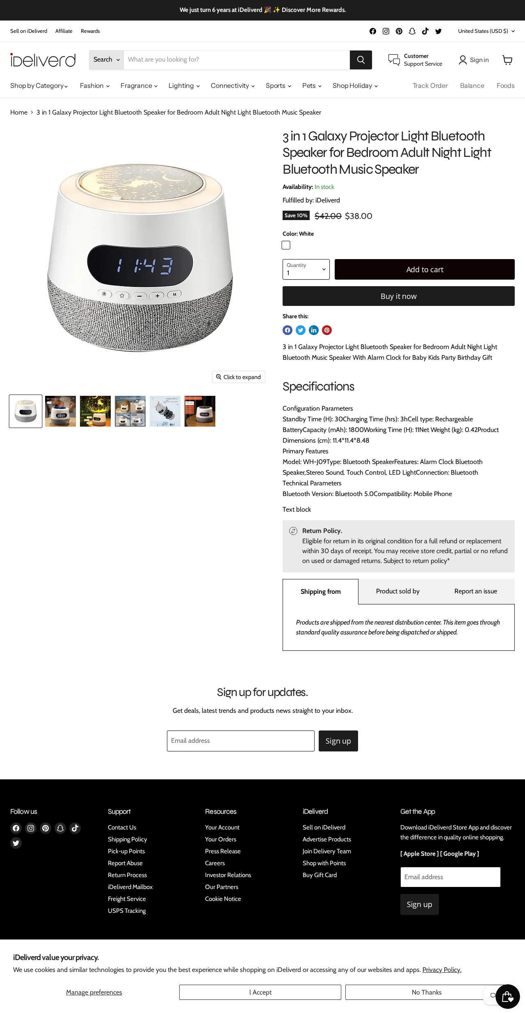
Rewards (90, 31)
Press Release (223, 851)
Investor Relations (228, 875)
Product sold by (398, 591)
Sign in (479, 60)
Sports (276, 85)
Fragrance (137, 85)
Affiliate (64, 31)
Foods (506, 85)
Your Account (222, 827)
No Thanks (427, 992)
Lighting (182, 85)
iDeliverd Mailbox (130, 887)
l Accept (260, 992)
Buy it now (398, 296)
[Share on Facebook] (287, 330)
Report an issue (475, 591)
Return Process (127, 875)
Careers (215, 863)
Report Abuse (125, 863)
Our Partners (221, 887)
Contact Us (122, 827)
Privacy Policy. (441, 970)
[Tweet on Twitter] (301, 330)
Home (18, 112)
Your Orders (220, 839)
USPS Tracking (127, 910)
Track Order (430, 85)
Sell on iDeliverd (28, 31)
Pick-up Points (126, 851)
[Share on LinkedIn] (314, 330)
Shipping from (321, 591)
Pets (309, 85)
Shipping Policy (127, 839)
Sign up (338, 741)
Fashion (92, 85)
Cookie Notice (223, 899)
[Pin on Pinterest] (327, 330)
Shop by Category (37, 85)
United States (483, 31)
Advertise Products (327, 839)
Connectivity (230, 85)
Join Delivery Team (327, 851)
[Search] (361, 60)
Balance (472, 85)
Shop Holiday (353, 85)
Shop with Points (324, 863)
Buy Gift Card (320, 875)
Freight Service (127, 899)
